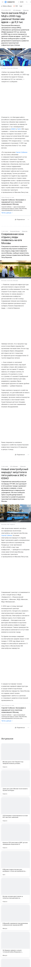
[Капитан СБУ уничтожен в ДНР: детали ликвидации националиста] (15, 836)
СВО (16, 6)
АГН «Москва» (17, 10)
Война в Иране (7, 6)
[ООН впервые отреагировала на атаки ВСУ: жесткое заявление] (15, 810)
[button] (15, 57)
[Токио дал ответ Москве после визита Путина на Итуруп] (15, 783)
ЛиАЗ (19, 129)
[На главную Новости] (10, 2)
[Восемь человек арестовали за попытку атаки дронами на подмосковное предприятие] (15, 890)
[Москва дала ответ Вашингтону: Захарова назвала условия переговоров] (15, 756)
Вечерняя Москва (15, 231)
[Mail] (6, 2)
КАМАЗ (13, 129)
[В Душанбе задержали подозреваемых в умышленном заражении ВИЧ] (15, 917)
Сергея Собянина (21, 152)
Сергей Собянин (6, 535)
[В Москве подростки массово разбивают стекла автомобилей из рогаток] (15, 863)
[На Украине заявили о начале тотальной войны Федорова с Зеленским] (15, 944)
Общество (26, 10)
